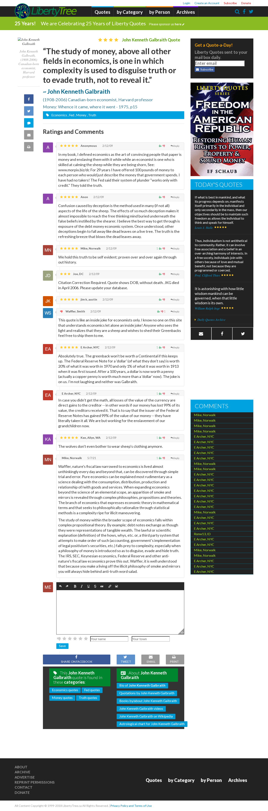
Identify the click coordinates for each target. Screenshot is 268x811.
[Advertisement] (222, 370)
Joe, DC (78, 274)
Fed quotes (92, 690)
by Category (130, 12)
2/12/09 (107, 145)
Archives (186, 12)
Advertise (25, 777)
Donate (246, 3)
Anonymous (88, 145)
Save (62, 646)
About (21, 767)
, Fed (71, 115)
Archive (22, 772)
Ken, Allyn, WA (90, 437)
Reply (176, 146)
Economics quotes (65, 690)
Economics (59, 115)
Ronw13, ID (202, 534)
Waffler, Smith (75, 311)
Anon (84, 197)
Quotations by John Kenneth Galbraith (146, 693)
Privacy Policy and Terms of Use (131, 805)
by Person (159, 12)
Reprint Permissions (35, 782)
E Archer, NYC (89, 347)
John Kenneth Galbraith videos (141, 708)
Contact (23, 787)
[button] (60, 586)
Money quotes (62, 698)
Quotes (102, 12)
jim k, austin (88, 299)
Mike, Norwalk (90, 248)
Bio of (142, 685)
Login (186, 3)
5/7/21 (91, 458)
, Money (80, 115)
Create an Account (207, 3)
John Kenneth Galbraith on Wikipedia (146, 716)
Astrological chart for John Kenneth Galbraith (152, 724)
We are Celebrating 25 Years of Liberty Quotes (111, 23)
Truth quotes (88, 698)
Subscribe (230, 3)
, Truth (91, 115)
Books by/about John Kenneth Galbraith (148, 701)
